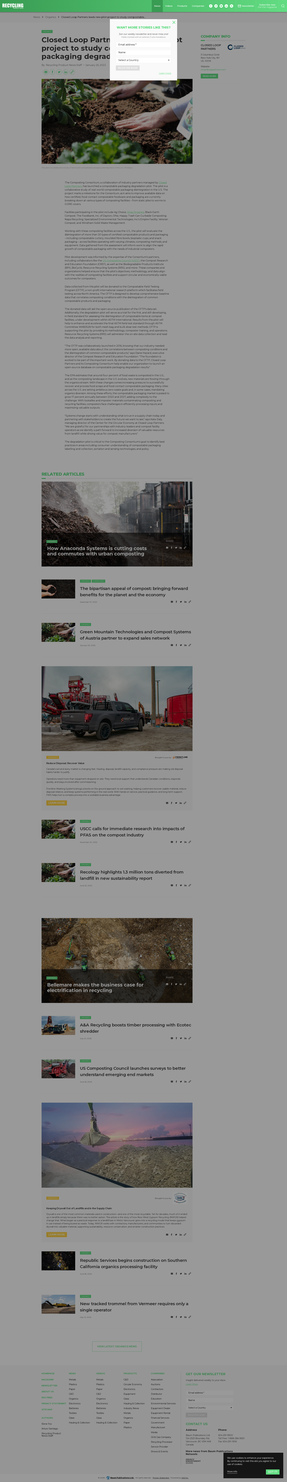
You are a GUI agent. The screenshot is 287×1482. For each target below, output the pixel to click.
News (157, 6)
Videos (168, 6)
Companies (198, 6)
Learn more (165, 73)
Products (182, 6)
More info (232, 1471)
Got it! (272, 1471)
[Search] (283, 6)
